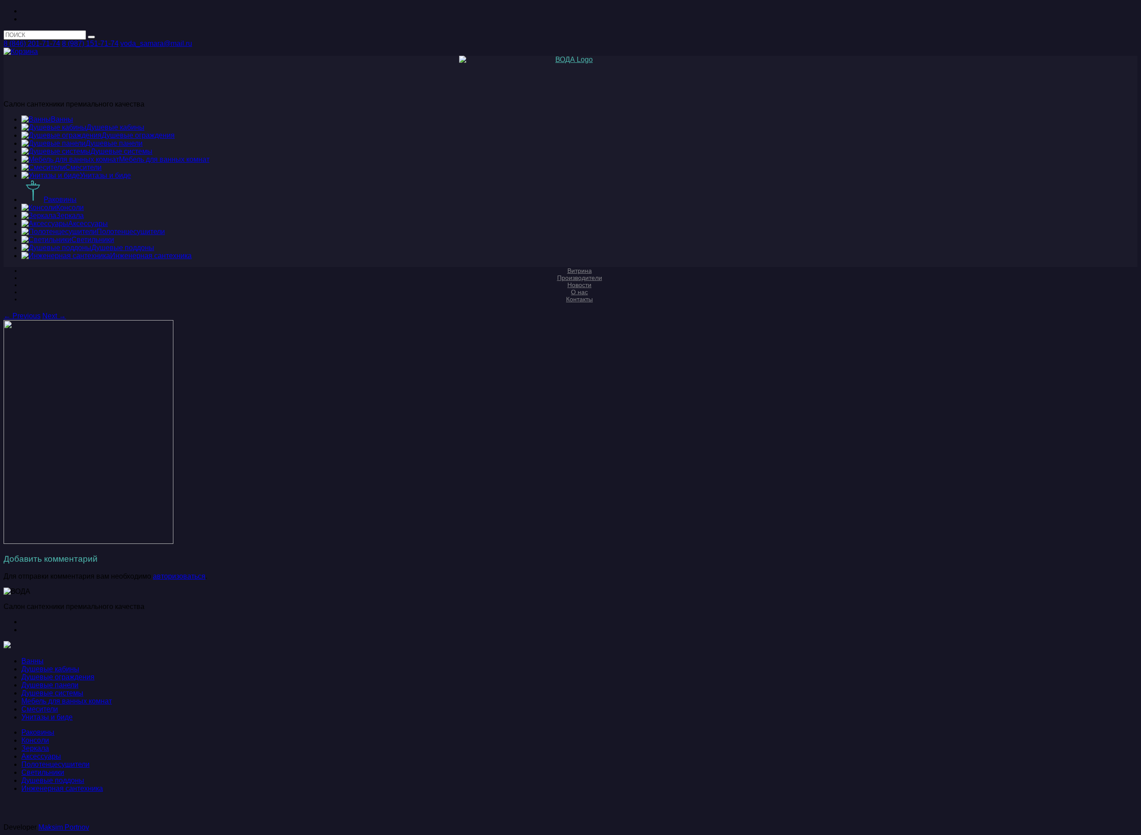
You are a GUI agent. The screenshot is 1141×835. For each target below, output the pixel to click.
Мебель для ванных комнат (66, 701)
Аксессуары (41, 756)
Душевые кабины (50, 669)
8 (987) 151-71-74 (90, 43)
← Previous (22, 316)
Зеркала (35, 748)
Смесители (39, 709)
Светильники (42, 772)
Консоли (35, 740)
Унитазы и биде (47, 717)
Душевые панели (49, 685)
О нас (579, 292)
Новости (579, 284)
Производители (579, 277)
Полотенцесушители (55, 764)
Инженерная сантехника (62, 788)
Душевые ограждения (57, 677)
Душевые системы (52, 693)
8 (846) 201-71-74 (32, 43)
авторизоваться (179, 576)
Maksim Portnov (63, 827)
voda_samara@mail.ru (156, 43)
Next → (54, 316)
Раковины (37, 732)
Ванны (32, 661)
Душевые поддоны (52, 780)
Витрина (579, 270)
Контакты (579, 299)
